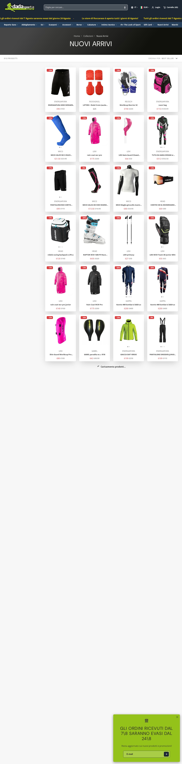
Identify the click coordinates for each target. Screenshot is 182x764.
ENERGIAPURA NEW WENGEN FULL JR (60, 89)
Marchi (175, 24)
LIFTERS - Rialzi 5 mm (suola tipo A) (94, 89)
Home (77, 36)
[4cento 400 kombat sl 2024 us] (155, 281)
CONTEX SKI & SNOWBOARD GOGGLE (162, 188)
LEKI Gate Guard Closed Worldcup (128, 138)
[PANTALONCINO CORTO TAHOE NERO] (53, 181)
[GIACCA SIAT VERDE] (121, 331)
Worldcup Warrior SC (128, 89)
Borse (79, 24)
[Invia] (166, 754)
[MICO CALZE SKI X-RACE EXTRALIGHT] (53, 131)
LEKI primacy (128, 238)
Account (156, 7)
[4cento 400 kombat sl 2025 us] (117, 281)
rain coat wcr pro (94, 138)
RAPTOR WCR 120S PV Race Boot (94, 238)
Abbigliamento (28, 24)
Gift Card (148, 24)
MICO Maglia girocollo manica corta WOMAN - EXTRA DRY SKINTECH (128, 188)
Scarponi (53, 24)
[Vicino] (177, 717)
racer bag (162, 89)
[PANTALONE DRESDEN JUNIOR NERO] (152, 331)
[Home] (19, 7)
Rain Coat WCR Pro (94, 288)
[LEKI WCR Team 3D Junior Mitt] (155, 231)
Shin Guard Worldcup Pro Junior (60, 338)
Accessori (66, 24)
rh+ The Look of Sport (130, 24)
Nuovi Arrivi (163, 24)
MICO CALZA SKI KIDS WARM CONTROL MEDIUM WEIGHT (94, 188)
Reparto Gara (10, 24)
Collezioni (88, 36)
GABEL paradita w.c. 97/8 (94, 338)
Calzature (91, 24)
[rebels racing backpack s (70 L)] (50, 231)
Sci (42, 24)
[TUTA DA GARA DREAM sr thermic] (152, 131)
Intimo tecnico (108, 24)
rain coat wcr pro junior (60, 288)
